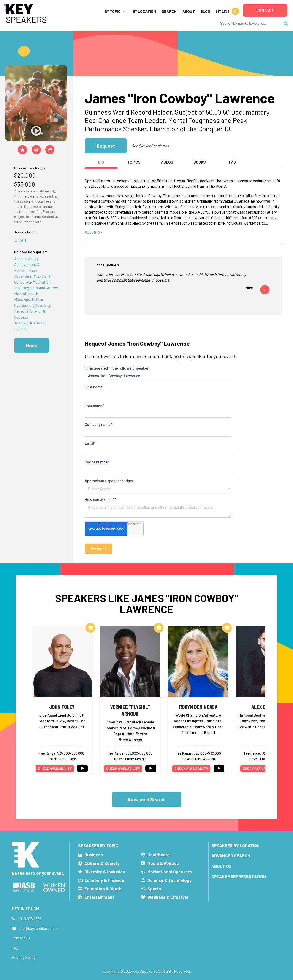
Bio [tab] (101, 162)
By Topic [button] (113, 11)
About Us (221, 866)
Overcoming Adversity (32, 305)
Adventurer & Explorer (33, 276)
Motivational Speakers (169, 871)
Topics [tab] (134, 162)
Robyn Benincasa (198, 706)
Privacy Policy (23, 957)
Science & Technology (169, 880)
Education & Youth (103, 888)
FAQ (15, 947)
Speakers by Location (235, 845)
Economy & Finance (104, 880)
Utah (20, 239)
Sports (154, 888)
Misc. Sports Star (28, 299)
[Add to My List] (90, 628)
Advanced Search (147, 799)
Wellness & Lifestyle (167, 897)
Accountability (26, 258)
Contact (265, 10)
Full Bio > (94, 232)
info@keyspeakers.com (38, 928)
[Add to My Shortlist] (22, 149)
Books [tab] (200, 162)
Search (169, 11)
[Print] (36, 149)
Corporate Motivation (32, 282)
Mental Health (26, 293)
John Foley (62, 706)
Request (106, 146)
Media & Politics (163, 863)
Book (31, 345)
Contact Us (21, 938)
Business (93, 854)
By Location (144, 11)
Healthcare (158, 854)
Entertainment (99, 897)
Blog (205, 11)
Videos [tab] (166, 162)
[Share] (49, 149)
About (188, 11)
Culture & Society (102, 863)
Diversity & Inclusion (104, 871)
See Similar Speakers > (150, 145)
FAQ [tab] (232, 162)
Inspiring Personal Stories (36, 287)
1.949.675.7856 (29, 918)
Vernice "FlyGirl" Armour (130, 710)
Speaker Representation (238, 876)
